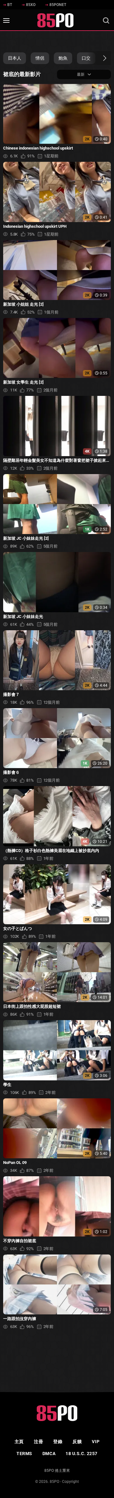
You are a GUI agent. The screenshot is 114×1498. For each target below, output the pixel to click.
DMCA (48, 1453)
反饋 (77, 1441)
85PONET (57, 5)
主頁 (19, 1441)
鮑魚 (63, 58)
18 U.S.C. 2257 (82, 1453)
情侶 (39, 58)
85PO (54, 1481)
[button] (99, 58)
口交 (86, 58)
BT (9, 5)
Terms (24, 1453)
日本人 (14, 58)
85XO (30, 5)
